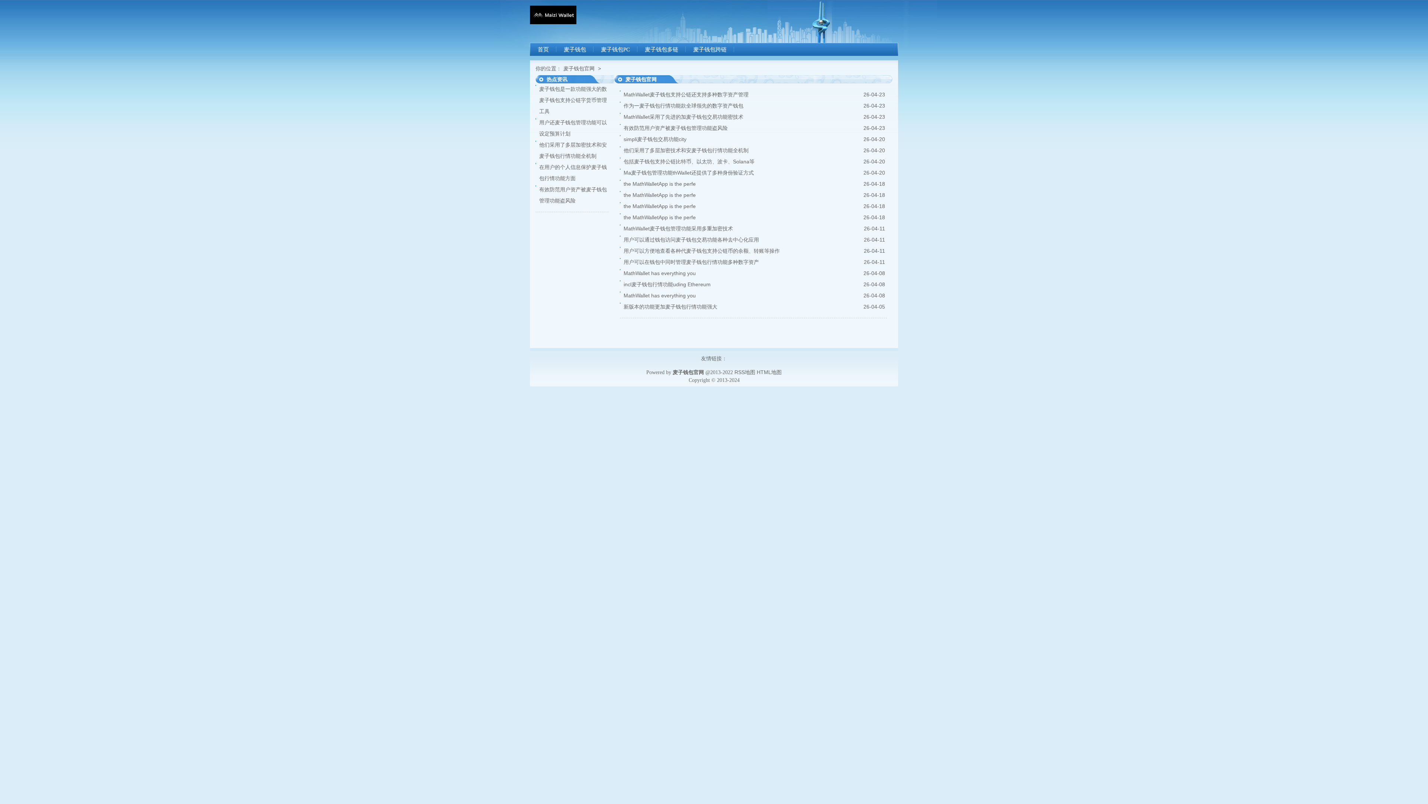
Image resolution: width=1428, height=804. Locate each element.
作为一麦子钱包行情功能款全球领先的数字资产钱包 (683, 106)
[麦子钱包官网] (553, 22)
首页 (543, 49)
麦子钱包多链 (661, 49)
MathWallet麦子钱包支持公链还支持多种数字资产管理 (686, 95)
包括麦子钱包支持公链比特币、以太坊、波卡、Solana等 (689, 162)
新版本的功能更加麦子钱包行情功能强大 (670, 307)
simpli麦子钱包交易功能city (655, 139)
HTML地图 (769, 372)
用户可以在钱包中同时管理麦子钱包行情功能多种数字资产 (691, 262)
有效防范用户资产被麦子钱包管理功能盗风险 (676, 128)
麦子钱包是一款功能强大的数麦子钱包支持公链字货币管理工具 (573, 100)
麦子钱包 (575, 49)
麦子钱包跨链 (710, 49)
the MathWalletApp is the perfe (660, 184)
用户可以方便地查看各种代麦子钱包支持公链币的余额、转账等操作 (702, 251)
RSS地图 (744, 372)
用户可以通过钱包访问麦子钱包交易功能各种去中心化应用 (691, 240)
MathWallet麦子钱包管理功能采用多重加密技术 (678, 229)
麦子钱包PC (615, 49)
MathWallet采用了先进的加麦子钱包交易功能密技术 (683, 117)
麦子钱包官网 (579, 68)
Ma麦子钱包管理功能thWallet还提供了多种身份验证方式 (689, 173)
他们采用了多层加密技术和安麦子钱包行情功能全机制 (686, 150)
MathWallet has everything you (660, 273)
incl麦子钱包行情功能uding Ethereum (667, 284)
